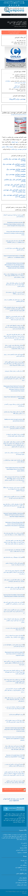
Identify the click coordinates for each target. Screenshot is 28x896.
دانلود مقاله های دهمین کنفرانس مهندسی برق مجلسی (13, 789)
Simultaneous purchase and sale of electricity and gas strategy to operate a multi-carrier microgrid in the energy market (14, 224)
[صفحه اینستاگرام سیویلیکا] (19, 5)
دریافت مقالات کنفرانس (13, 33)
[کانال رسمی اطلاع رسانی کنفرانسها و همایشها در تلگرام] (14, 808)
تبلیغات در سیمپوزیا (22, 852)
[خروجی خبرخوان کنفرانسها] (12, 5)
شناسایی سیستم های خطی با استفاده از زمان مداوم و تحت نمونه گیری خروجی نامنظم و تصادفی (14, 620)
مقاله (25, 862)
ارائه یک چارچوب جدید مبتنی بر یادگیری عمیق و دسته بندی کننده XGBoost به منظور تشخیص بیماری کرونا (14, 663)
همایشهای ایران (23, 25)
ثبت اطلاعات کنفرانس (20, 850)
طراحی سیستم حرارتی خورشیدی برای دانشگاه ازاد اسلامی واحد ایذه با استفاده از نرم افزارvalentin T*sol (13, 489)
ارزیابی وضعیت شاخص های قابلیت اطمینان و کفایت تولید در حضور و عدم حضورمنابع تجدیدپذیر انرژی (14, 378)
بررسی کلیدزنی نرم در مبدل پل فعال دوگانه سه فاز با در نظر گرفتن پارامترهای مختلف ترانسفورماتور (14, 699)
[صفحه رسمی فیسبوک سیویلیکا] (14, 5)
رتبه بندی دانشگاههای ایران (21, 867)
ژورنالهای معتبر (23, 865)
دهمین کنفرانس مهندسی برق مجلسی (20, 26)
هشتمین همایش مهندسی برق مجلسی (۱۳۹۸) (15, 175)
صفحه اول (21, 1)
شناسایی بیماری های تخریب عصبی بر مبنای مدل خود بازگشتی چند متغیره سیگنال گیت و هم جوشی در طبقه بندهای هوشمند (14, 347)
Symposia (24, 893)
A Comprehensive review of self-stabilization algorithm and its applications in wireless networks (13, 738)
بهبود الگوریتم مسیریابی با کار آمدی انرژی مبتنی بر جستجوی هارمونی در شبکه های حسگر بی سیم (14, 690)
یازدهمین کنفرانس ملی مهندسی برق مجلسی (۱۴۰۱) (14, 185)
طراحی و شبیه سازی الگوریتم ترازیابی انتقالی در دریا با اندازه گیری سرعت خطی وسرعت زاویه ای (14, 611)
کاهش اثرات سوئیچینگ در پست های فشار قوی (13, 557)
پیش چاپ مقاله (23, 869)
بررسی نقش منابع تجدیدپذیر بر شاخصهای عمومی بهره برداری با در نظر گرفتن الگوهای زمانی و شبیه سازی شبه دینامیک (15, 318)
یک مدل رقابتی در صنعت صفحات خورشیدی (14, 371)
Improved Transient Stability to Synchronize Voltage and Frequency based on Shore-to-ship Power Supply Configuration (14, 515)
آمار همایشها (22, 847)
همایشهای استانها (7, 1)
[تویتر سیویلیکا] (16, 5)
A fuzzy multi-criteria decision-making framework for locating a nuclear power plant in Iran (14, 233)
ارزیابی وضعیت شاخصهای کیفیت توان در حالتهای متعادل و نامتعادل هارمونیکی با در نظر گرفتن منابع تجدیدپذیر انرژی (14, 327)
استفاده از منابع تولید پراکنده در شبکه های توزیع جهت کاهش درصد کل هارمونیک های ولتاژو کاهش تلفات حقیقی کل (13, 506)
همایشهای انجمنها (11, 2)
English (5, 2)
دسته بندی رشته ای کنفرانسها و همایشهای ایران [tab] (13, 799)
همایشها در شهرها (15, 1)
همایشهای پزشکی (23, 877)
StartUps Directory (22, 880)
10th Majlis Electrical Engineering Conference (19, 114)
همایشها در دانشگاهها (19, 2)
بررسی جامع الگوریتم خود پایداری (16, 714)
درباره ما (24, 845)
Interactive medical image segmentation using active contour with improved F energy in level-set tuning (14, 729)
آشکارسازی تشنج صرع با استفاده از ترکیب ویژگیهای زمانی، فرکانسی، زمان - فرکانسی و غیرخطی (14, 637)
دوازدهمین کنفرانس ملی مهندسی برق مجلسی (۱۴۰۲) (14, 191)
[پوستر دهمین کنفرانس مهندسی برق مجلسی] (20, 125)
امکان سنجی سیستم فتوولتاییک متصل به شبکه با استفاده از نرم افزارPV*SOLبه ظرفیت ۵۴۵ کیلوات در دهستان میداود (14, 275)
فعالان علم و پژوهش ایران (21, 882)
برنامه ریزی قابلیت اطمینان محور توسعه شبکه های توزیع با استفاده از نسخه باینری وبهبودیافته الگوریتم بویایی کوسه (14, 672)
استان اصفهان (16, 87)
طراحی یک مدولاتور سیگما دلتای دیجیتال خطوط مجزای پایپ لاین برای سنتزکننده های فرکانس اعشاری (15, 284)
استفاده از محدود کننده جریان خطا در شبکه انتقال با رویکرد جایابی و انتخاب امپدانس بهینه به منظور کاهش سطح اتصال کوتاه (14, 747)
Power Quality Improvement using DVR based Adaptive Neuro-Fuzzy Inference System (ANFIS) (15, 469)
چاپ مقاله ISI (24, 860)
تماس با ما (23, 843)
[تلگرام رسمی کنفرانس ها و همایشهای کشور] (9, 5)
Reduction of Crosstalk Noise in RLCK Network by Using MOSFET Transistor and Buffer (14, 757)
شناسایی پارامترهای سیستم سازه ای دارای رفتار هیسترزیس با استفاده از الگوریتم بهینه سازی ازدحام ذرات (14, 572)
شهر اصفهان (17, 85)
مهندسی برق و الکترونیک (16, 25)
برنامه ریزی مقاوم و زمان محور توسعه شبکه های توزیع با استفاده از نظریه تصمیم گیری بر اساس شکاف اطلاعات (14, 681)
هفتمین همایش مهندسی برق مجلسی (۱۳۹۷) (16, 170)
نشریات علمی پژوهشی (22, 884)
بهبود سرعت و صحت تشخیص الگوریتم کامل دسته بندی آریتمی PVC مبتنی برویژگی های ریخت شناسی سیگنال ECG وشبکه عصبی (14, 363)
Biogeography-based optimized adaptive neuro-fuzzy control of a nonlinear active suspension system (14, 654)
